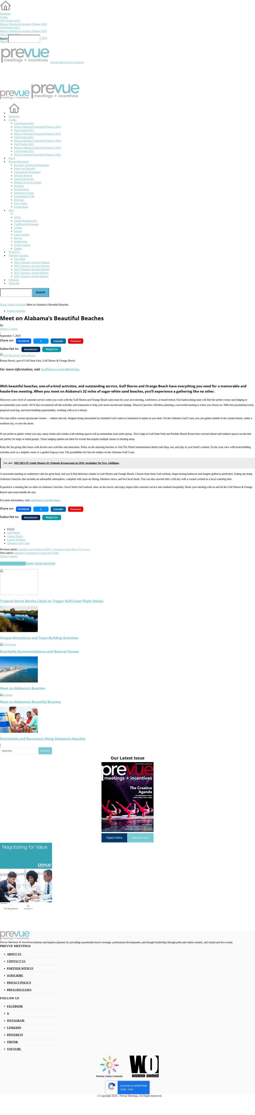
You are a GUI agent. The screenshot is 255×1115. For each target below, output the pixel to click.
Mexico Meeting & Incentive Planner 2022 (37, 154)
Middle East (20, 241)
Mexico (18, 238)
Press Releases (19, 989)
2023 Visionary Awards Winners (31, 269)
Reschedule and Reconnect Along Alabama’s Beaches (43, 738)
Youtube (14, 1049)
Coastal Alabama (16, 539)
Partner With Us (20, 968)
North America (22, 245)
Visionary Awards (18, 255)
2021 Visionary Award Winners (31, 276)
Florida (18, 248)
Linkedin (14, 1027)
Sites (11, 210)
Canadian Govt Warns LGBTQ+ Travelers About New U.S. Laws (53, 549)
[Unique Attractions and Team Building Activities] (19, 631)
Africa (17, 217)
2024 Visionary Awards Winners (31, 265)
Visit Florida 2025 (10, 27)
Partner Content (8, 328)
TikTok (12, 1041)
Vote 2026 (19, 258)
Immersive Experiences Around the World (36, 552)
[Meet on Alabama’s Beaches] (19, 681)
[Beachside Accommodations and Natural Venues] (8, 644)
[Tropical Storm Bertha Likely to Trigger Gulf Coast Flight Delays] (19, 594)
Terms (130, 1089)
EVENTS (14, 252)
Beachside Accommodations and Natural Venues (39, 651)
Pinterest (15, 1034)
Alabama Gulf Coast (18, 543)
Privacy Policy (19, 982)
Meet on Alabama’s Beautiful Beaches (30, 702)
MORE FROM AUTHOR (40, 563)
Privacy (123, 1089)
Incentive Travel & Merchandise (31, 165)
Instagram (15, 1020)
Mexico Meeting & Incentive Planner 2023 (37, 147)
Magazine (5, 13)
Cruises (18, 227)
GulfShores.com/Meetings (60, 369)
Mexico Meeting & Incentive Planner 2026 (23, 24)
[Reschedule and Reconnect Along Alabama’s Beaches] (19, 731)
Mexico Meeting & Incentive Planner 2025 (23, 31)
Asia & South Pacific (25, 220)
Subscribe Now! (141, 837)
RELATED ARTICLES (13, 563)
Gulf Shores (13, 532)
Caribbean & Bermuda (26, 224)
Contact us (16, 961)
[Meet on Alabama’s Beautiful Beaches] (6, 694)
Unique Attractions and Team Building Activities (39, 638)
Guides (4, 17)
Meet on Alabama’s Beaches (22, 688)
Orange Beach (15, 536)
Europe (18, 231)
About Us (14, 954)
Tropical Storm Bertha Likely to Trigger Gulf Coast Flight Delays (51, 601)
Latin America (21, 234)
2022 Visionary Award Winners (31, 272)
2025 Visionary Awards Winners (31, 262)
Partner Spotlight (16, 310)
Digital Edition (114, 837)
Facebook (15, 1006)
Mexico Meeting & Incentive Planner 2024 (37, 140)
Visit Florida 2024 (10, 34)
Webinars (14, 279)
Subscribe (14, 283)
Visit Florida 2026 (10, 20)
